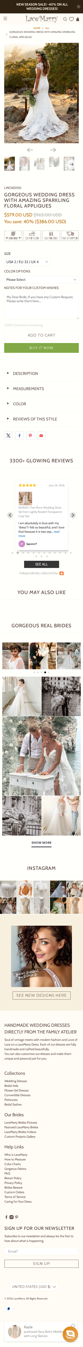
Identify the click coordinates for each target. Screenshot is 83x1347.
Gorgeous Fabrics (15, 1169)
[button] (70, 1334)
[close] (78, 6)
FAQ (7, 1173)
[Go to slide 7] (44, 553)
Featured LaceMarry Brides (21, 1127)
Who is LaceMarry (15, 1155)
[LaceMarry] (41, 19)
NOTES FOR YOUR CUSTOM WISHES (31, 288)
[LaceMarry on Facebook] (6, 1218)
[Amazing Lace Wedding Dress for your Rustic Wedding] (41, 93)
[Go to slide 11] (65, 553)
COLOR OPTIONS (17, 271)
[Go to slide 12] (71, 553)
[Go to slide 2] (18, 553)
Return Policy (12, 1178)
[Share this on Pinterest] (30, 435)
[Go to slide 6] (39, 553)
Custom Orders (14, 1192)
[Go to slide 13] (36, 556)
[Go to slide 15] (47, 556)
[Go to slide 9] (55, 553)
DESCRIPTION (22, 373)
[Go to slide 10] (60, 553)
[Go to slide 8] (49, 553)
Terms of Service (15, 1197)
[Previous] (30, 150)
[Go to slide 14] (41, 556)
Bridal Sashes (13, 1104)
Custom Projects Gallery (19, 1137)
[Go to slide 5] (34, 553)
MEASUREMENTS (25, 388)
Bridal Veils (11, 1086)
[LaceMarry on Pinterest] (17, 1218)
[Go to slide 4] (28, 553)
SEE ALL (41, 564)
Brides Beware (13, 1187)
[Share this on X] (8, 435)
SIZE (7, 254)
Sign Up (41, 1264)
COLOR (16, 403)
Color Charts (12, 1164)
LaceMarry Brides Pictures (20, 1122)
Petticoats (11, 1100)
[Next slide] (73, 515)
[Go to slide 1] (12, 553)
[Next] (53, 150)
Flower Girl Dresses (16, 1090)
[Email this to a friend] (41, 435)
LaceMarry (19, 1298)
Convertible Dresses (17, 1095)
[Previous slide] (10, 515)
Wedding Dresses (15, 1081)
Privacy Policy (13, 1183)
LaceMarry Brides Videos (20, 1132)
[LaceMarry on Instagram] (12, 1218)
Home (37, 28)
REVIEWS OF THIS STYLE (31, 419)
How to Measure (15, 1159)
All (47, 28)
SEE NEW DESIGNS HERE (41, 995)
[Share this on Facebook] (19, 435)
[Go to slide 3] (23, 553)
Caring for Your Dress (18, 1201)
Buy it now (41, 348)
